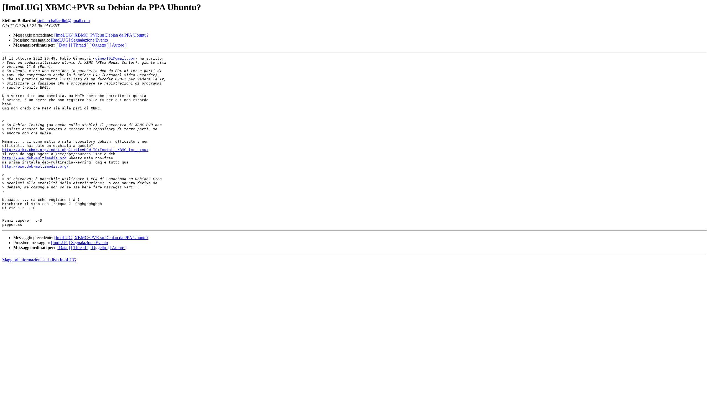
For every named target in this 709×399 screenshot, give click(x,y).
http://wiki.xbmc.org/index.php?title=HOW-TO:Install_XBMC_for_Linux (75, 150)
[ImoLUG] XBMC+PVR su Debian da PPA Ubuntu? (101, 35)
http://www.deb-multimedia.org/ (35, 166)
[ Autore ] (118, 45)
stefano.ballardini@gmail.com (63, 20)
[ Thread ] (79, 45)
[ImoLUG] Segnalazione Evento (79, 40)
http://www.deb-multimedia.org (34, 158)
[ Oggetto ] (99, 45)
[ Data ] (63, 45)
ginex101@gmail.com (115, 58)
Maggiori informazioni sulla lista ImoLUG (39, 259)
